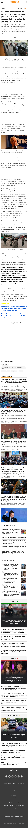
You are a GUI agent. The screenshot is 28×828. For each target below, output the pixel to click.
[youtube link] (15, 776)
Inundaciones (23, 5)
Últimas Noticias (21, 786)
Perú (8, 786)
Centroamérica (14, 786)
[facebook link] (6, 776)
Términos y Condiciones (9, 816)
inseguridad (14, 370)
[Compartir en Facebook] (8, 59)
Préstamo (17, 5)
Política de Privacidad (19, 816)
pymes (21, 370)
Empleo (16, 797)
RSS (14, 790)
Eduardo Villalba (5, 370)
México (4, 786)
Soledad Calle (11, 5)
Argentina (6, 805)
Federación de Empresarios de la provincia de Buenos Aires (13, 368)
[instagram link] (12, 776)
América (5, 783)
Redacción (12, 797)
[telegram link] (18, 776)
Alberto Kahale (5, 364)
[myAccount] (26, 2)
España (15, 783)
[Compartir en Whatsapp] (5, 59)
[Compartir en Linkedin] (15, 59)
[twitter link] (9, 776)
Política (3, 8)
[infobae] (14, 2)
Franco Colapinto (4, 5)
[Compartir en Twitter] (12, 59)
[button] (2, 2)
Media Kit (14, 808)
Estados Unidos (21, 783)
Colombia (10, 783)
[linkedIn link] (21, 776)
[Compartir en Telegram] (18, 59)
